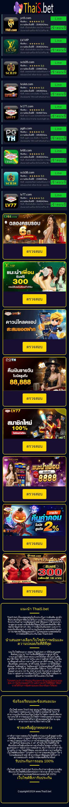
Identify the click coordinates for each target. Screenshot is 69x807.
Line (58, 18)
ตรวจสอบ (34, 251)
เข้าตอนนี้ (58, 28)
